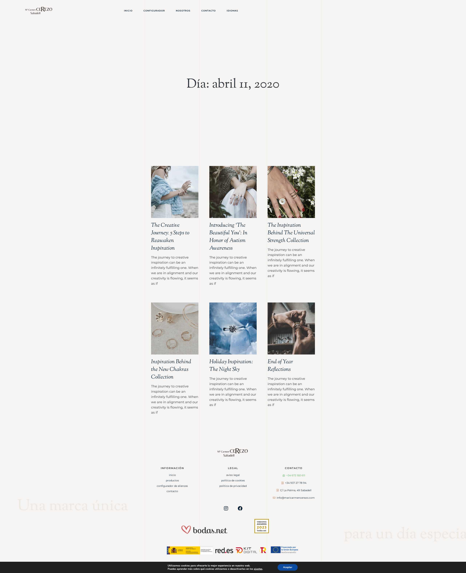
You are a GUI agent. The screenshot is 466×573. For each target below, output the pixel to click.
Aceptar (287, 567)
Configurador (154, 10)
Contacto (208, 10)
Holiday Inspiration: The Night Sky (231, 365)
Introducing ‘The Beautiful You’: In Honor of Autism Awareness (228, 236)
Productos (172, 480)
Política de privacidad (233, 486)
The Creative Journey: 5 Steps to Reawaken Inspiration (170, 236)
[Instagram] (226, 508)
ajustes (258, 569)
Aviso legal (233, 475)
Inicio (128, 10)
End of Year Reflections (280, 365)
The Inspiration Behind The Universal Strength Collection (291, 233)
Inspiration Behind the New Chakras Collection (171, 369)
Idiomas (232, 10)
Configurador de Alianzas (172, 486)
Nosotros (183, 10)
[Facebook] (240, 508)
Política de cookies (233, 480)
